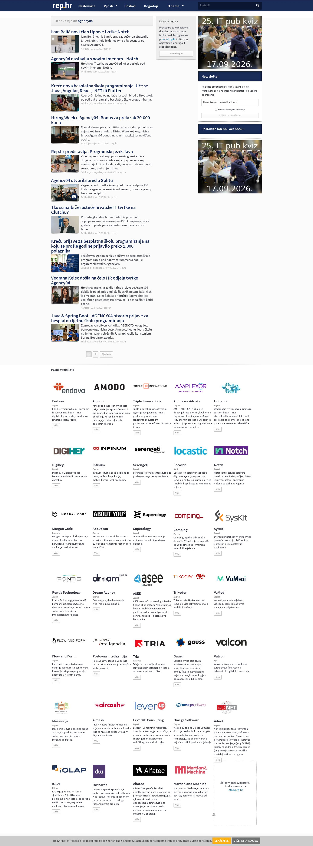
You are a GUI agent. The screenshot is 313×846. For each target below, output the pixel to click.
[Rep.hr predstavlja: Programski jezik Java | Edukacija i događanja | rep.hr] (65, 171)
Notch (218, 465)
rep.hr (62, 6)
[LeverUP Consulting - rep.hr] (150, 709)
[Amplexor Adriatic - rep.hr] (191, 391)
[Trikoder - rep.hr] (189, 578)
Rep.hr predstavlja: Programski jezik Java (92, 151)
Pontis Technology (66, 592)
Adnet (218, 721)
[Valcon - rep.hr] (231, 645)
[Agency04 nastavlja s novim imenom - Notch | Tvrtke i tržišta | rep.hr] (65, 78)
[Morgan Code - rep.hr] (69, 517)
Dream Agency (104, 592)
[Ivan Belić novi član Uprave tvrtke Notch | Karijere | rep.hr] (65, 51)
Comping (181, 529)
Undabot (221, 401)
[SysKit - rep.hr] (231, 521)
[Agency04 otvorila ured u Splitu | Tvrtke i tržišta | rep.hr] (65, 200)
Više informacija (246, 841)
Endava (58, 401)
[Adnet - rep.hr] (227, 713)
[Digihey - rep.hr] (69, 455)
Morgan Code (62, 528)
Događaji (151, 6)
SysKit (218, 529)
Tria (136, 656)
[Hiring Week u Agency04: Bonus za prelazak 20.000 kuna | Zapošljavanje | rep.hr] (65, 142)
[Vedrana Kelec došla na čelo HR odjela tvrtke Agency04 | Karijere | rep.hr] (65, 302)
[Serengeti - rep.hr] (150, 453)
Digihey (58, 465)
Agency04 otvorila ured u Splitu (82, 180)
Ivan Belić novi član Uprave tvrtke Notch (90, 31)
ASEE (137, 593)
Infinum (99, 465)
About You (100, 528)
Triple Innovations (147, 401)
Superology (142, 528)
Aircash (98, 720)
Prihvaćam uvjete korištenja (232, 109)
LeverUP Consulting (148, 720)
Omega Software (186, 720)
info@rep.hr (235, 790)
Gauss (178, 656)
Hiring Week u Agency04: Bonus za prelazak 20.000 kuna (100, 120)
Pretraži (205, 5)
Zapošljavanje (88, 143)
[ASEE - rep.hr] (149, 585)
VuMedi (219, 592)
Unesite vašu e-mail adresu (220, 102)
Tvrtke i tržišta (88, 71)
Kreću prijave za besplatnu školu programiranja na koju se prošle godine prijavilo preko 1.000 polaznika (100, 246)
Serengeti (140, 465)
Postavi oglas (176, 53)
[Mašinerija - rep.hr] (61, 713)
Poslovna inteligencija (110, 656)
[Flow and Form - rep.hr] (69, 642)
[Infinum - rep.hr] (110, 449)
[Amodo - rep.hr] (110, 391)
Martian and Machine (190, 783)
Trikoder (180, 592)
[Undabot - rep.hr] (231, 392)
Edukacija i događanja (93, 103)
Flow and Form (63, 656)
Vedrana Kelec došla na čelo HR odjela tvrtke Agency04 (94, 280)
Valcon (219, 656)
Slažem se (221, 841)
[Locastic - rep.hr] (191, 454)
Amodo (98, 401)
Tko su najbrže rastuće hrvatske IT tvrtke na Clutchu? (93, 209)
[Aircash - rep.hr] (110, 708)
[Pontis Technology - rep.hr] (69, 583)
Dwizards (100, 784)
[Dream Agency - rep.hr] (110, 580)
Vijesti (106, 7)
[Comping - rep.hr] (189, 522)
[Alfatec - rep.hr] (150, 774)
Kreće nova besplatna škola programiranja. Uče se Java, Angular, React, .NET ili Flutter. (99, 88)
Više (56, 425)
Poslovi (129, 6)
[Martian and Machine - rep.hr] (191, 774)
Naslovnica (86, 6)
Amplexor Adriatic (187, 401)
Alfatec (138, 783)
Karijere (85, 48)
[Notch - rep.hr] (231, 454)
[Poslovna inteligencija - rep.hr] (110, 646)
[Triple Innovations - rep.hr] (150, 388)
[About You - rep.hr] (110, 517)
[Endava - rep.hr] (69, 393)
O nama (171, 7)
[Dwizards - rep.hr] (99, 777)
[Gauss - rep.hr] (191, 646)
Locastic (180, 465)
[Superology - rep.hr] (150, 517)
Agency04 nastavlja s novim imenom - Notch (94, 58)
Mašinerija (60, 721)
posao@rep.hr (167, 39)
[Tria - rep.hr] (150, 648)
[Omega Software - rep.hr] (191, 708)
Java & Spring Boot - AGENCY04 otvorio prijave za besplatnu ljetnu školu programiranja (99, 318)
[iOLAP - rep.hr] (69, 772)
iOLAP (56, 783)
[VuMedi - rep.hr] (231, 583)
